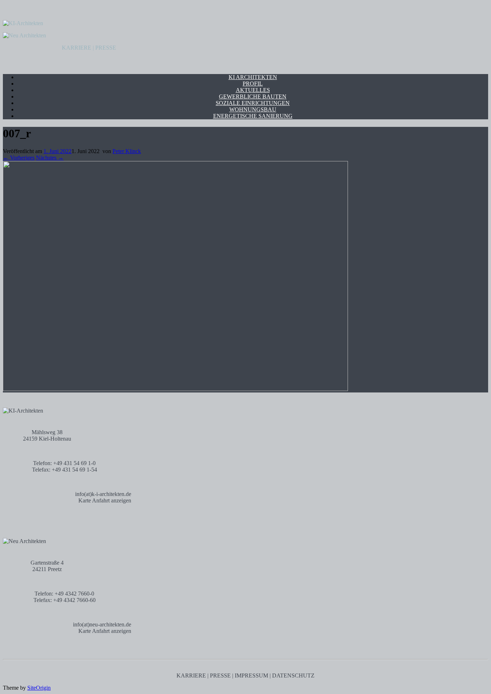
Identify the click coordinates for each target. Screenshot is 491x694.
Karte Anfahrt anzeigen (104, 500)
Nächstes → (50, 158)
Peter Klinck (127, 151)
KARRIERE (76, 48)
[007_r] (175, 389)
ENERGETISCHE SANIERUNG (253, 116)
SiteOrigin (39, 688)
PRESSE (105, 48)
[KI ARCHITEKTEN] (23, 23)
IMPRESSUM (251, 675)
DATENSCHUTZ (293, 675)
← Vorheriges (19, 158)
